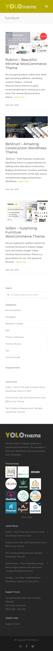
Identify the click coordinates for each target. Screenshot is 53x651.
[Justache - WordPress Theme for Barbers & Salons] (35, 472)
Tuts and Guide (12, 357)
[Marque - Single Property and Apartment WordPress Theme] (11, 472)
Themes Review (13, 344)
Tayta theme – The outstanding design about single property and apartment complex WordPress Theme (24, 567)
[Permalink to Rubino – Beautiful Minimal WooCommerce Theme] (26, 43)
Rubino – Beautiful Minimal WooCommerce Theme (25, 64)
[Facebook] (26, 646)
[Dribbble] (20, 646)
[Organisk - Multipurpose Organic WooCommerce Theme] (23, 508)
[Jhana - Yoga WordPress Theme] (23, 496)
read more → (20, 97)
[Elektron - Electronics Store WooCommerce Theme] (35, 508)
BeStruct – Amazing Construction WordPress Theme (25, 148)
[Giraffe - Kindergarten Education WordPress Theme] (35, 496)
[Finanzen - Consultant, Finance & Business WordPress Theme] (11, 508)
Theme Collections (14, 337)
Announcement (13, 310)
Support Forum (12, 624)
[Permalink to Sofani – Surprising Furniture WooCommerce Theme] (26, 211)
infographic (10, 317)
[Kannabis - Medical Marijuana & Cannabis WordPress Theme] (23, 484)
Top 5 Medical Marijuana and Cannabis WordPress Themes (23, 410)
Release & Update (14, 323)
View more (26, 517)
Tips (7, 350)
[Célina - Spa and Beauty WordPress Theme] (11, 484)
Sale (7, 330)
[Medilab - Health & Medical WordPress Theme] (11, 496)
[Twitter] (33, 646)
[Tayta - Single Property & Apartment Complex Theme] (35, 484)
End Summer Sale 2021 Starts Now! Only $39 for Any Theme (25, 399)
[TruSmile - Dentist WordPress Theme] (23, 472)
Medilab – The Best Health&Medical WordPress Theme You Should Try (22, 580)
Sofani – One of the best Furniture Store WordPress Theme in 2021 (25, 389)
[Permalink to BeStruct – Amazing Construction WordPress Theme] (26, 127)
